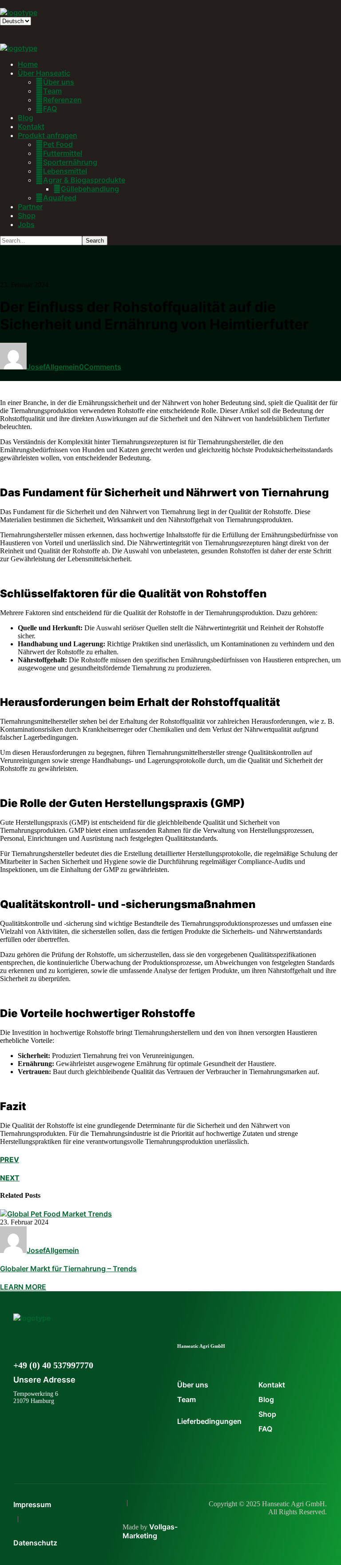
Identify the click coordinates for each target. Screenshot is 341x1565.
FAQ (265, 1428)
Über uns (192, 1384)
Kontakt (271, 1384)
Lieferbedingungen (209, 1421)
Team (186, 1399)
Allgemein (62, 366)
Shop (267, 1414)
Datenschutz (35, 1542)
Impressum (32, 1504)
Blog (266, 1399)
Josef (36, 366)
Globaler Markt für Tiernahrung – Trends (68, 1268)
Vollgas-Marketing (150, 1531)
